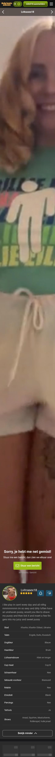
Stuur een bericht (29, 565)
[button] (40, 593)
